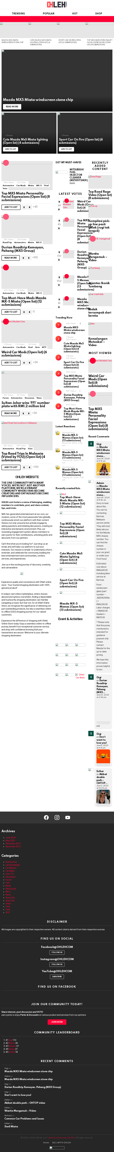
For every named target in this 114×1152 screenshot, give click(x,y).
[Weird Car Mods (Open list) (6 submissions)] (27, 334)
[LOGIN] (111, 19)
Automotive (8, 186)
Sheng (12, 1049)
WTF (44, 347)
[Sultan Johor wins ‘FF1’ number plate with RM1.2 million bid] (27, 385)
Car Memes (11, 868)
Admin (12, 1043)
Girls (8, 883)
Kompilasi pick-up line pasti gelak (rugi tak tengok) (99, 226)
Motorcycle (11, 889)
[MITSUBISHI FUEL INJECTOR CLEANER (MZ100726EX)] (61, 177)
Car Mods (21, 186)
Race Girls (10, 897)
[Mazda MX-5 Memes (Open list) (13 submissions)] (68, 279)
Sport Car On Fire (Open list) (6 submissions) (74, 365)
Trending (18, 14)
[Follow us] (97, 19)
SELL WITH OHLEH (61, 1143)
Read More (10, 258)
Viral (46, 186)
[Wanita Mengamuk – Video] (100, 244)
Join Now (57, 1022)
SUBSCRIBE (57, 977)
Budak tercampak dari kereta (99, 313)
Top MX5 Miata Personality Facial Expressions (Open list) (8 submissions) (100, 42)
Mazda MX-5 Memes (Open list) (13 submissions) (85, 283)
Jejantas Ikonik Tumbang (99, 285)
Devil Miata (11, 1126)
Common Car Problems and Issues (24, 1119)
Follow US (57, 952)
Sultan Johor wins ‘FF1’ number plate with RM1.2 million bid (25, 404)
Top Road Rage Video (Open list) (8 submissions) (100, 195)
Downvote (29, 207)
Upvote (24, 207)
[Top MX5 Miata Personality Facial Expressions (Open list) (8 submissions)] (100, 30)
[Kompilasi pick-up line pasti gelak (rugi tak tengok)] (100, 211)
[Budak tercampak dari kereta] (100, 299)
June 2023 (11, 837)
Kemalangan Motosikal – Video (97, 342)
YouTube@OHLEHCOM (57, 971)
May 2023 (10, 840)
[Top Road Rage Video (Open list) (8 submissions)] (100, 182)
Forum (6, 398)
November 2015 (13, 846)
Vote (5, 189)
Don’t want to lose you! (101, 740)
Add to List (11, 207)
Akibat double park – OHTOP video (24, 1103)
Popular (48, 14)
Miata (31, 186)
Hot (74, 14)
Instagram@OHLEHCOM (57, 959)
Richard (12, 1046)
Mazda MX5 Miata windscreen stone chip (74, 330)
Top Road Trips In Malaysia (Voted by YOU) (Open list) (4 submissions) (23, 457)
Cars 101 (10, 874)
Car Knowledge (13, 865)
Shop (98, 14)
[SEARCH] (101, 19)
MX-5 (39, 186)
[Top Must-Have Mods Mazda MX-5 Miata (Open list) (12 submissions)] (27, 280)
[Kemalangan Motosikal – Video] (100, 329)
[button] (70, 632)
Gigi (10, 1040)
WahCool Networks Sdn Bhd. (62, 1138)
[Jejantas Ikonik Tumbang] (100, 273)
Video (8, 903)
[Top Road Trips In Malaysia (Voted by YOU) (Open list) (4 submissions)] (27, 435)
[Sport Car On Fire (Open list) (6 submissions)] (71, 30)
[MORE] (50, 207)
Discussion (29, 398)
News (39, 398)
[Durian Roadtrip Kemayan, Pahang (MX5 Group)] (27, 229)
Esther (12, 1052)
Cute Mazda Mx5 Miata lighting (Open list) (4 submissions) (40, 42)
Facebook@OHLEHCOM (57, 947)
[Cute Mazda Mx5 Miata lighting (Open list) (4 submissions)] (42, 30)
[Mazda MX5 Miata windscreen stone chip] (14, 30)
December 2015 (13, 843)
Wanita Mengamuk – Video (97, 257)
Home (46, 1143)
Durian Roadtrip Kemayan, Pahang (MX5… (102, 686)
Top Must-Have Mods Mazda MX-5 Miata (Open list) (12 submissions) (23, 302)
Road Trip (7, 243)
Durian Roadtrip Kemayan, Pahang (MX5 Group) (22, 249)
